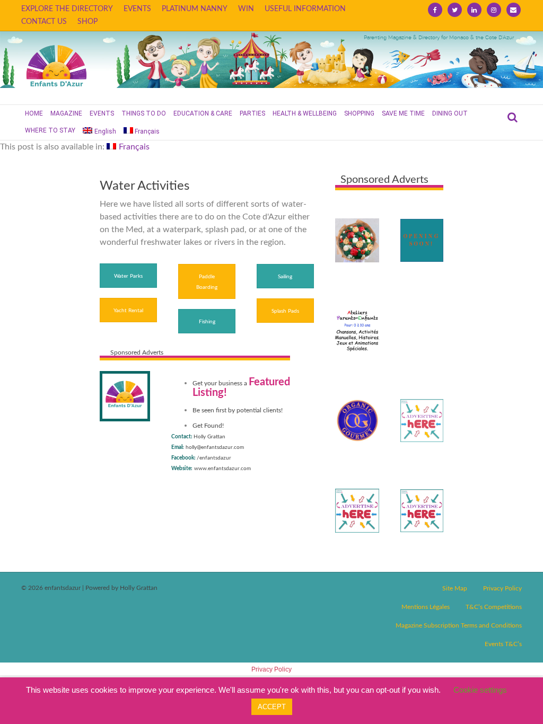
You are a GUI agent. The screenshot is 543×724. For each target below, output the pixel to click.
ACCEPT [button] (272, 707)
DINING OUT (450, 113)
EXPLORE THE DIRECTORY (67, 9)
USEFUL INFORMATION (305, 9)
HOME (34, 113)
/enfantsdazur (214, 458)
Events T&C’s (503, 644)
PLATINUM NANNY (194, 9)
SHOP (87, 21)
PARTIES (252, 113)
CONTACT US (44, 21)
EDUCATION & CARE (202, 113)
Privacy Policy (502, 588)
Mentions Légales (425, 607)
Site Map (454, 588)
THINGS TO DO (143, 113)
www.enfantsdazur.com (222, 468)
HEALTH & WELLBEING (305, 113)
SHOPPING (359, 113)
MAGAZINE (66, 113)
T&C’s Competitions (494, 607)
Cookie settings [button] (480, 689)
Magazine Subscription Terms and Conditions (459, 625)
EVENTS (137, 9)
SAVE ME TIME (403, 113)
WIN (246, 9)
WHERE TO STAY (50, 130)
